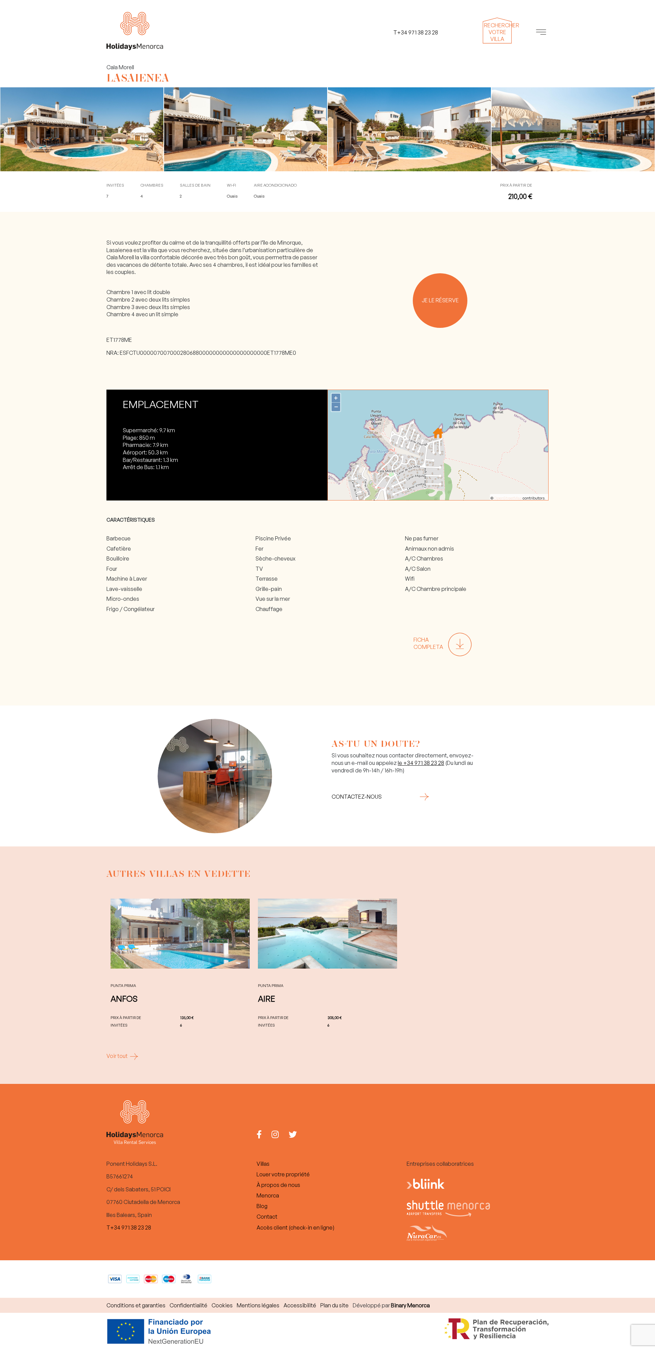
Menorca (268, 1195)
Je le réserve (440, 300)
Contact (267, 1216)
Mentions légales (258, 1305)
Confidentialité (188, 1305)
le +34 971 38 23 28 (421, 762)
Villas (263, 1163)
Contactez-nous (357, 796)
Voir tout (117, 1056)
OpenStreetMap (508, 498)
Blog (262, 1206)
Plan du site (334, 1305)
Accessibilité (299, 1305)
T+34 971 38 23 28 (128, 1227)
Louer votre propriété (283, 1174)
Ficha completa (428, 643)
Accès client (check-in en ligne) (295, 1227)
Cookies (222, 1305)
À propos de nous (278, 1184)
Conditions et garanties (135, 1305)
